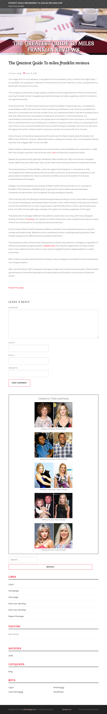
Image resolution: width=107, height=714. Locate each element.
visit (54, 153)
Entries (59, 688)
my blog (30, 219)
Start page (13, 597)
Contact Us (66, 710)
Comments (15, 692)
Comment (13, 308)
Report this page (16, 288)
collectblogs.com (29, 710)
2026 (10, 656)
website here (49, 246)
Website (13, 368)
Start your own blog (17, 604)
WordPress (58, 692)
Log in (11, 584)
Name (12, 343)
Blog (19, 73)
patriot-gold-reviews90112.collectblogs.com (35, 3)
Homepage (13, 591)
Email (12, 355)
